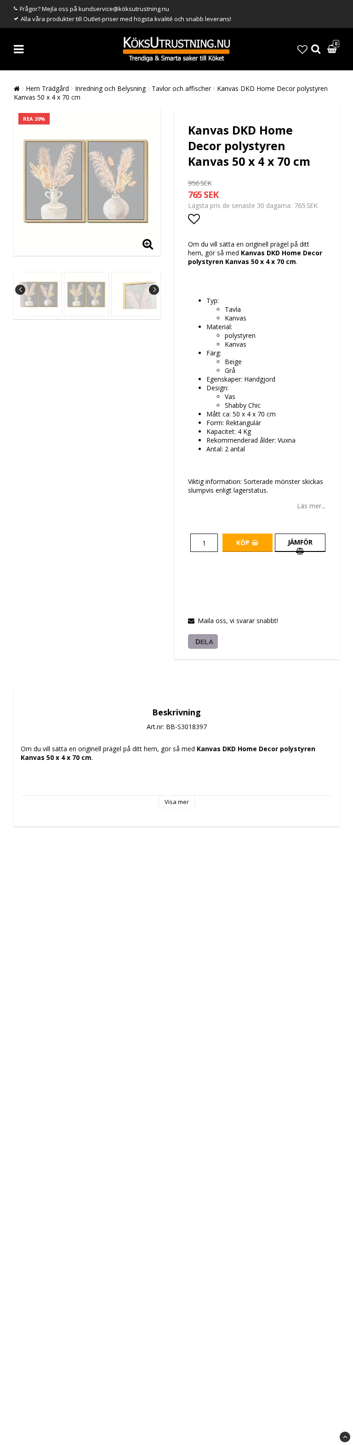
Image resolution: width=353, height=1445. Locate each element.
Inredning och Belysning (110, 88)
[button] (302, 49)
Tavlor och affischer (181, 88)
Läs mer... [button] (311, 505)
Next (154, 290)
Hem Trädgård (47, 88)
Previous (20, 290)
